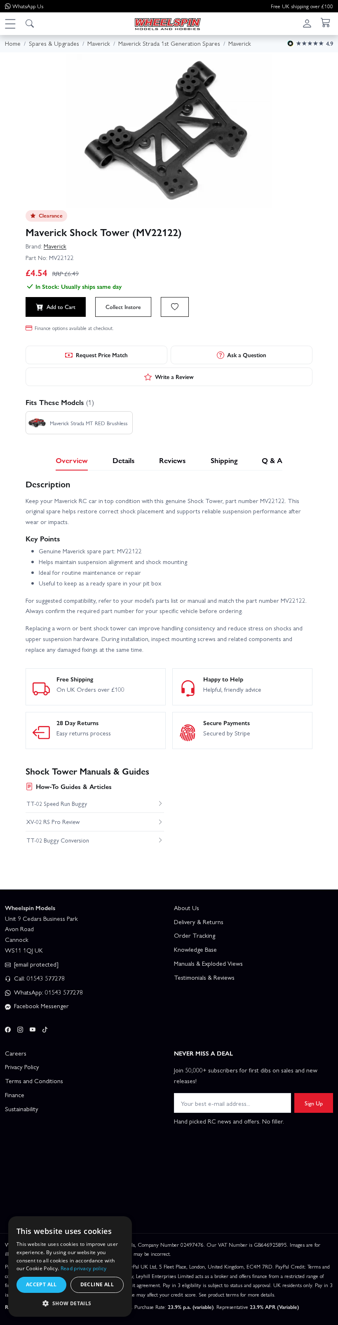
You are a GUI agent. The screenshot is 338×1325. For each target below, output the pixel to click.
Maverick (55, 245)
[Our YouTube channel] (32, 1028)
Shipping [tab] (224, 460)
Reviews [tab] (172, 460)
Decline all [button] (97, 1284)
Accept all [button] (41, 1284)
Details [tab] (124, 460)
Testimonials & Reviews (204, 977)
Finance (14, 1094)
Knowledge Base (195, 949)
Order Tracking (194, 935)
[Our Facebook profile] (8, 1028)
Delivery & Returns (198, 921)
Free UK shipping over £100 (302, 6)
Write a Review (174, 376)
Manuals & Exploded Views (208, 963)
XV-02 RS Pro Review (53, 821)
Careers (15, 1053)
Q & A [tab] (272, 460)
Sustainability (21, 1108)
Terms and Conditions (34, 1080)
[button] (10, 23)
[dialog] (70, 1266)
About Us (186, 907)
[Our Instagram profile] (20, 1028)
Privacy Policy (22, 1066)
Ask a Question (246, 355)
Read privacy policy (84, 1268)
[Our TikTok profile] (45, 1028)
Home (13, 43)
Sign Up (314, 1103)
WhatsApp (27, 6)
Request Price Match (102, 355)
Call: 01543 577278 (38, 978)
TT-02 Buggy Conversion (57, 840)
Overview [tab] (72, 460)
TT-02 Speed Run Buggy (56, 803)
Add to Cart (61, 306)
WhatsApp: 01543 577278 (47, 992)
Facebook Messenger (40, 1005)
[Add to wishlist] (175, 307)
